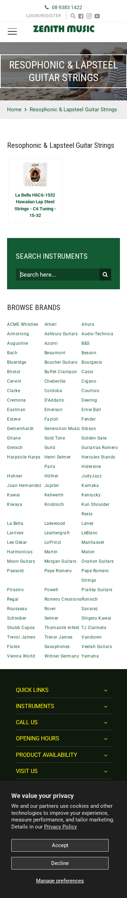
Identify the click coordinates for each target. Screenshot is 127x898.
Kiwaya (14, 504)
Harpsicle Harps (24, 457)
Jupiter (51, 485)
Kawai (13, 495)
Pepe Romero (58, 570)
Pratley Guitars (97, 589)
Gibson (88, 428)
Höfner (51, 476)
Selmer (51, 618)
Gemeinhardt (20, 428)
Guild (49, 447)
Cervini (14, 381)
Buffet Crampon (60, 371)
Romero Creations (62, 599)
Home (14, 109)
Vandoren (91, 637)
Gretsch (15, 447)
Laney (87, 523)
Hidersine (91, 466)
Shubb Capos (21, 627)
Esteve (13, 419)
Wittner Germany (61, 656)
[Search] (73, 15)
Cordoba (53, 390)
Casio (87, 371)
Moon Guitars (21, 561)
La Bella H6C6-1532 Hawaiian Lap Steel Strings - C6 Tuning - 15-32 (35, 205)
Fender (88, 419)
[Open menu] (12, 32)
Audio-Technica (97, 333)
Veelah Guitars (96, 646)
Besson (88, 352)
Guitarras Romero (99, 447)
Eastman (16, 409)
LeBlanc (89, 532)
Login (33, 15)
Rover (50, 608)
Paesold (15, 570)
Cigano (88, 381)
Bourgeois (91, 362)
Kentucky (91, 495)
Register (50, 15)
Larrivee (15, 532)
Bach (12, 352)
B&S (85, 343)
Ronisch (89, 599)
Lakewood (54, 523)
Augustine (17, 343)
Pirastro (15, 589)
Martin (51, 551)
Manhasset (92, 542)
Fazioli (51, 419)
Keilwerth (54, 495)
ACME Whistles (22, 324)
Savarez (89, 608)
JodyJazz (91, 476)
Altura (87, 324)
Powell (51, 589)
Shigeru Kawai (96, 618)
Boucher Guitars (61, 362)
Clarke (13, 390)
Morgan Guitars (60, 561)
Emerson (53, 409)
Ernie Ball (91, 409)
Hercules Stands (98, 457)
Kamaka (90, 485)
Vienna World (21, 656)
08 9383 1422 (67, 7)
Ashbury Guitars (61, 333)
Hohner (14, 476)
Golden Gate (94, 438)
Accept (60, 845)
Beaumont (55, 352)
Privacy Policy (60, 827)
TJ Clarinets (93, 627)
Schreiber (16, 618)
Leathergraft (57, 532)
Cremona (16, 400)
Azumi (51, 343)
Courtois (90, 390)
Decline (60, 863)
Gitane (13, 438)
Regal (13, 599)
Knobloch (54, 504)
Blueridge (16, 362)
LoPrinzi (52, 542)
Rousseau (17, 608)
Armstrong (18, 333)
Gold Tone (54, 438)
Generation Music (62, 428)
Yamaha (90, 656)
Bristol (13, 371)
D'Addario (54, 400)
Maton (88, 551)
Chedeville (55, 381)
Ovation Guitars (97, 561)
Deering (89, 400)
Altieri (50, 324)
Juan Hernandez (24, 485)
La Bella (15, 523)
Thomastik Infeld (61, 627)
